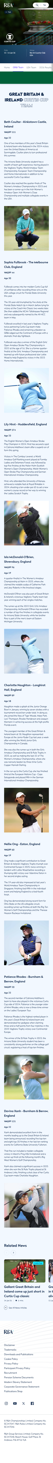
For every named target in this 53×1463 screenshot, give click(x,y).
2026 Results (45, 67)
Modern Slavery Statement (18, 1382)
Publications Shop (13, 1391)
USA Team (31, 67)
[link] (9, 12)
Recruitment (10, 1372)
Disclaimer (9, 1345)
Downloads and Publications (18, 1354)
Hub (9, 12)
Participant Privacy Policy (17, 1368)
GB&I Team (18, 67)
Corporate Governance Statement (21, 1386)
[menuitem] (9, 5)
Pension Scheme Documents (19, 1377)
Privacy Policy (11, 1363)
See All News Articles (18, 1308)
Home (7, 67)
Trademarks (10, 1349)
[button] (37, 5)
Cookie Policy (11, 1359)
